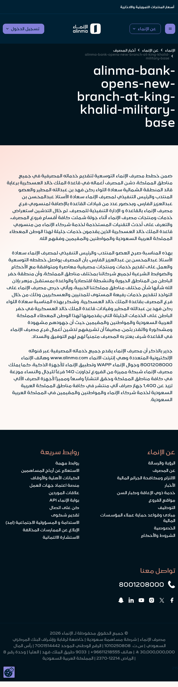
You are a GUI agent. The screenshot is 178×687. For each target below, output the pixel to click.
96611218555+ (105, 652)
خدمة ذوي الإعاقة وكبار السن (146, 493)
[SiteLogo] (87, 28)
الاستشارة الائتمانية (61, 537)
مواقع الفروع (162, 500)
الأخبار (170, 485)
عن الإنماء (150, 50)
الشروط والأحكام (158, 535)
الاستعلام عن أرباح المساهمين (50, 470)
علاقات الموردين (64, 493)
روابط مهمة (67, 463)
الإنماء (170, 50)
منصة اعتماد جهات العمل (54, 485)
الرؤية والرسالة (161, 463)
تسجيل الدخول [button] (25, 29)
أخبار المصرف (124, 50)
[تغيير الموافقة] (9, 672)
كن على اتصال (64, 508)
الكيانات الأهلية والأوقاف (55, 478)
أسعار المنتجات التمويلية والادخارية (147, 7)
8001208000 (141, 584)
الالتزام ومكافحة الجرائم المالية (146, 478)
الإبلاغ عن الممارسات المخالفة (51, 530)
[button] (145, 29)
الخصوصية (164, 528)
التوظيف (166, 508)
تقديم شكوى (65, 515)
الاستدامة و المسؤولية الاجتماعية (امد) (42, 522)
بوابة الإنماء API (64, 500)
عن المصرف (164, 470)
